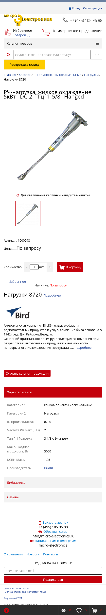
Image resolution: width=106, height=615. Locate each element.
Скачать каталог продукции (27, 373)
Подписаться (53, 579)
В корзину (73, 267)
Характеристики (19, 392)
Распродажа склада (24, 64)
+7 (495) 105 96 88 (86, 20)
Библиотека (16, 482)
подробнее (82, 347)
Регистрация (92, 8)
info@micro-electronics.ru (53, 536)
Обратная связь (55, 531)
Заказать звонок (55, 522)
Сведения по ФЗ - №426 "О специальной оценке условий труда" (25, 590)
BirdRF (49, 468)
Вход (76, 8)
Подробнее (52, 295)
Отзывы (13, 497)
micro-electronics (53, 545)
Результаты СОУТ (13, 598)
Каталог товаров (19, 43)
